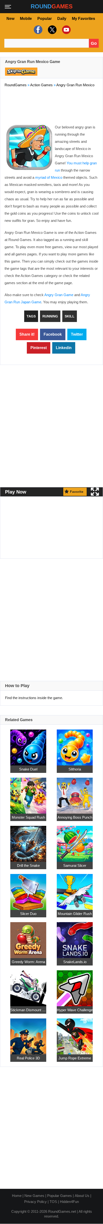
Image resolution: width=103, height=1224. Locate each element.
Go (94, 43)
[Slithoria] (75, 745)
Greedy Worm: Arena (28, 962)
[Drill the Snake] (28, 841)
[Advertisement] (51, 104)
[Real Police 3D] (28, 1034)
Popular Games (59, 1196)
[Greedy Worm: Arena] (28, 937)
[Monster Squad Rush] (28, 793)
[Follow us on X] (51, 29)
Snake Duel (28, 769)
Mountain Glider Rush (75, 913)
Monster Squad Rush (28, 817)
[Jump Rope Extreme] (75, 1034)
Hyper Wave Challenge (75, 1010)
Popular (44, 19)
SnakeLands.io (74, 962)
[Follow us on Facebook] (37, 29)
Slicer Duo (28, 913)
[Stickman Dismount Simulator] (28, 985)
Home (17, 1196)
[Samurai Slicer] (75, 841)
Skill (69, 316)
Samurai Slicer (74, 865)
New (10, 19)
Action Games (41, 85)
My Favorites (83, 19)
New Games (34, 1196)
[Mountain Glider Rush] (75, 889)
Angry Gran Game (58, 295)
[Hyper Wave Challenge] (75, 985)
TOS (53, 1202)
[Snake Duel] (28, 745)
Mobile (26, 19)
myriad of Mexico (48, 177)
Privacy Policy (35, 1202)
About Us (82, 1196)
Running (50, 316)
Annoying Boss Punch (74, 817)
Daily (61, 19)
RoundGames (16, 85)
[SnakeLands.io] (75, 937)
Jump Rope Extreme (74, 1058)
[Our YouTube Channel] (65, 29)
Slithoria (75, 769)
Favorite (76, 492)
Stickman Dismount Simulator (28, 1010)
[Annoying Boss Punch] (75, 793)
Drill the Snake (28, 865)
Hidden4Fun (69, 1202)
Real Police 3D (28, 1058)
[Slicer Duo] (28, 889)
